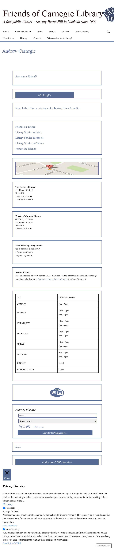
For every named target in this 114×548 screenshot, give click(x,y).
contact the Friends (25, 148)
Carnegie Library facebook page (53, 278)
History (23, 38)
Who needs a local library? (59, 38)
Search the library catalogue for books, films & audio (47, 108)
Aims (39, 31)
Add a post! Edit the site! (57, 462)
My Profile (44, 95)
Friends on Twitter (25, 126)
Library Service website (28, 132)
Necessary (10, 507)
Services (65, 31)
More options (39, 427)
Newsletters (8, 38)
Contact (37, 38)
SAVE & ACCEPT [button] (12, 543)
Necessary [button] (8, 504)
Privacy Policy (82, 31)
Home (6, 31)
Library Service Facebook (29, 137)
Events (52, 31)
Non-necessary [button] (10, 525)
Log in (18, 446)
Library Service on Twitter (29, 143)
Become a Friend (23, 31)
